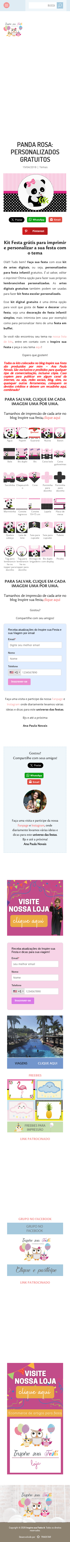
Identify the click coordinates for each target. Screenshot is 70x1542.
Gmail (57, 219)
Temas (43, 167)
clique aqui (51, 418)
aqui (38, 347)
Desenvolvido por (35, 1536)
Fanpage (57, 699)
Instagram (13, 704)
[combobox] (14, 672)
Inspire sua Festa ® (13, 29)
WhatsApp (38, 219)
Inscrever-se (19, 681)
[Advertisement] (35, 81)
